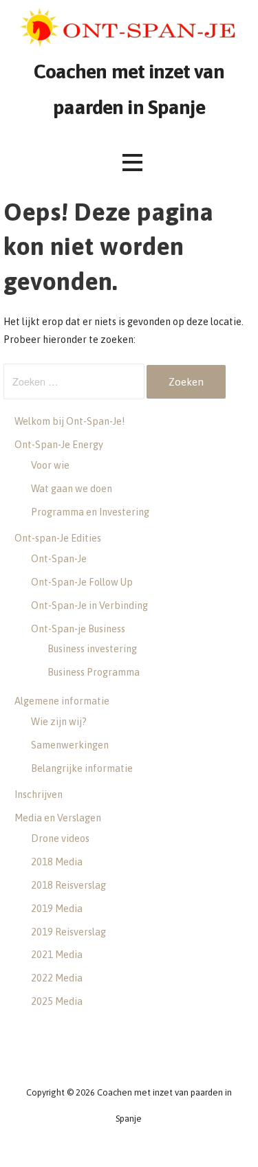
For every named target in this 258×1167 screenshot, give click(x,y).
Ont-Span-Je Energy (58, 444)
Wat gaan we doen (71, 488)
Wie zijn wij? (59, 721)
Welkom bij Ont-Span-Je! (69, 421)
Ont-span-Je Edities (57, 538)
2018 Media (57, 861)
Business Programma (93, 672)
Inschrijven (38, 794)
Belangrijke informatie (82, 768)
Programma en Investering (90, 512)
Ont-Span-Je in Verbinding (89, 605)
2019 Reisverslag (68, 931)
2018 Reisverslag (68, 885)
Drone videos (60, 838)
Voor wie (50, 465)
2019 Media (57, 908)
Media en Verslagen (57, 817)
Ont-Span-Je (59, 558)
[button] (132, 162)
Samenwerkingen (70, 745)
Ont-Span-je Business (78, 628)
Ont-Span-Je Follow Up (82, 582)
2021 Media (57, 954)
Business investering (92, 648)
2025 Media (57, 1001)
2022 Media (57, 977)
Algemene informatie (61, 701)
